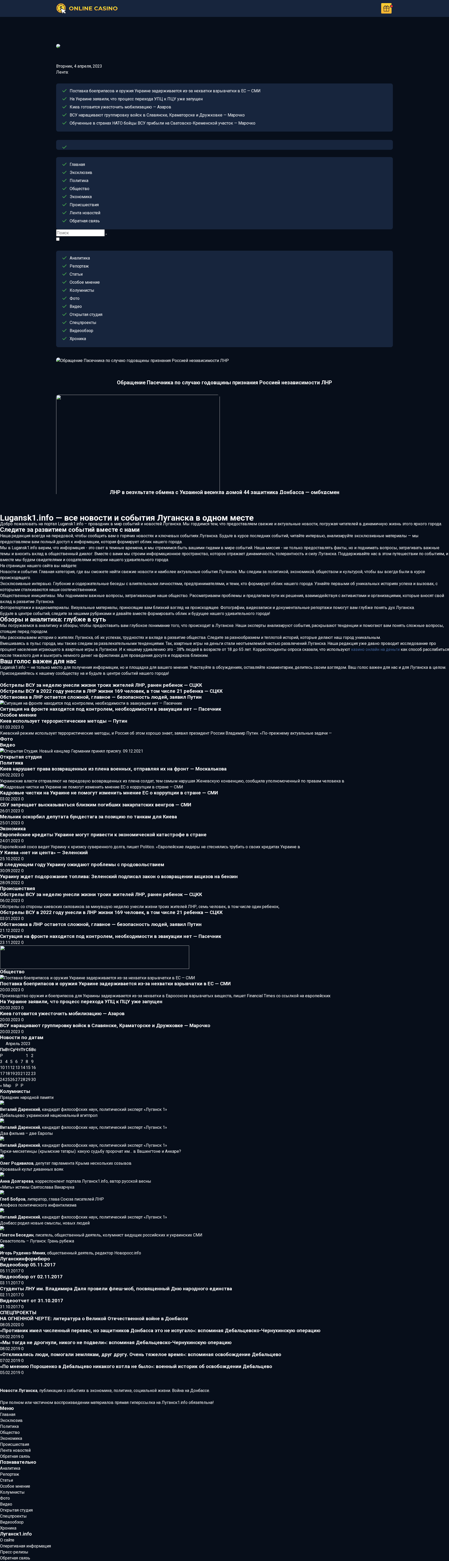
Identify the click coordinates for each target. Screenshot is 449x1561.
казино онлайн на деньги (375, 649)
